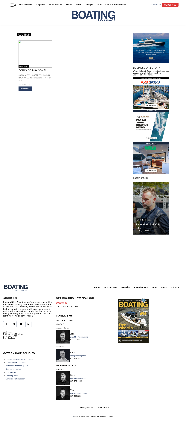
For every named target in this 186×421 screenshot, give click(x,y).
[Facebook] (6, 324)
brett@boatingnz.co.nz (79, 378)
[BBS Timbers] (151, 173)
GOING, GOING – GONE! (32, 70)
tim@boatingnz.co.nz (78, 393)
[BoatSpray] (151, 108)
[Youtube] (21, 324)
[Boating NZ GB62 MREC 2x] (151, 61)
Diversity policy (12, 376)
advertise (155, 4)
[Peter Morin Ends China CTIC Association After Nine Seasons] (151, 208)
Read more (25, 89)
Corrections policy (13, 369)
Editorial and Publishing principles (19, 359)
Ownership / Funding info (16, 362)
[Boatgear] (151, 140)
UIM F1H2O (141, 220)
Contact (60, 324)
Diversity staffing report (15, 379)
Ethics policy (11, 372)
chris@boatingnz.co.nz (79, 356)
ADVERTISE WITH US (66, 365)
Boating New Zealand (87, 416)
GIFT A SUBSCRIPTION (67, 307)
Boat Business (23, 66)
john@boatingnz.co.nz (79, 337)
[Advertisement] (93, 260)
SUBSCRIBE (61, 303)
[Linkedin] (28, 324)
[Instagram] (14, 324)
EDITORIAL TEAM (64, 320)
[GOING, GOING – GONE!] (35, 54)
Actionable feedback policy (17, 366)
